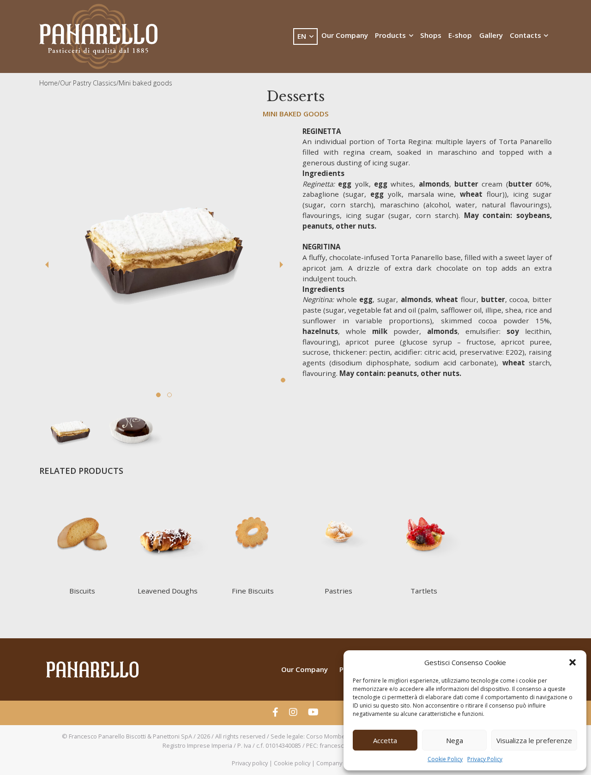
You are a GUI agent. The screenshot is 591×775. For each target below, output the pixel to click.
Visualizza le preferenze (534, 740)
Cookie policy (292, 763)
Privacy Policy (484, 759)
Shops (430, 35)
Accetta (385, 740)
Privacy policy (250, 763)
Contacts (526, 35)
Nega (454, 740)
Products (391, 35)
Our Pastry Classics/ (89, 83)
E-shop (460, 35)
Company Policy (337, 763)
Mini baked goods (145, 83)
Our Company (344, 35)
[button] (572, 662)
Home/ (49, 83)
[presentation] (47, 265)
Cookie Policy (445, 759)
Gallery (491, 35)
